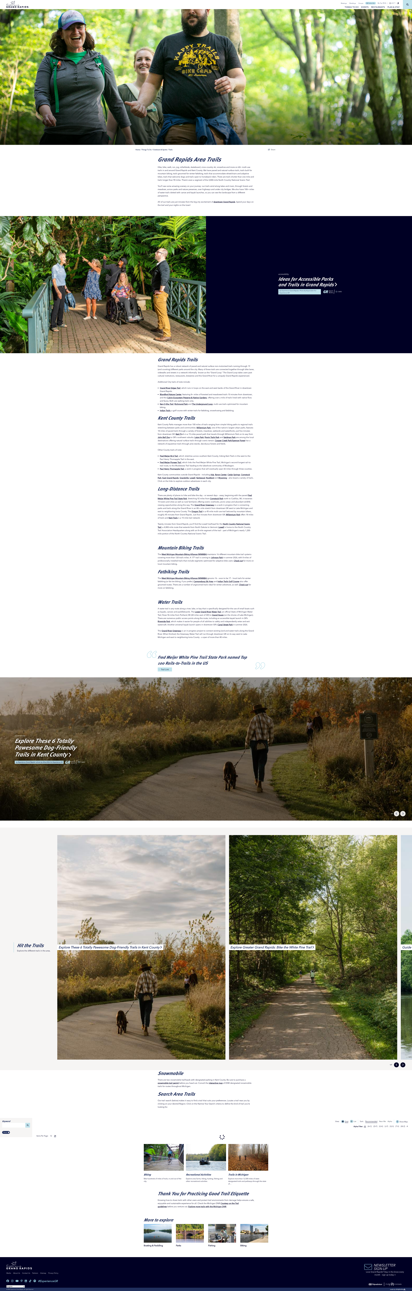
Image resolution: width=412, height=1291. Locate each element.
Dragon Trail (197, 511)
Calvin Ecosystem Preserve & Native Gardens (187, 397)
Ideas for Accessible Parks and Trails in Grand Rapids (306, 281)
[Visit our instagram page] (12, 1281)
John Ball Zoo (164, 437)
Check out (238, 561)
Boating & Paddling (153, 1245)
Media (8, 1273)
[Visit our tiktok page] (30, 1281)
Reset (5, 1132)
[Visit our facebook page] (7, 1281)
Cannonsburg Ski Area (203, 581)
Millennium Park (204, 427)
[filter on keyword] (27, 1125)
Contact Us (26, 1273)
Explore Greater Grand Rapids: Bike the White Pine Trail (271, 947)
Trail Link (165, 669)
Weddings (352, 3)
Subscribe (371, 3)
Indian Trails (165, 410)
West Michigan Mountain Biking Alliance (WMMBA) (184, 554)
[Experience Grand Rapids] (17, 4)
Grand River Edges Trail (170, 388)
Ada (212, 474)
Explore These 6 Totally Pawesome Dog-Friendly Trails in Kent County (109, 947)
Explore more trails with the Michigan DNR (207, 1206)
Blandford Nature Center (170, 394)
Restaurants (378, 7)
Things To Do (352, 7)
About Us (16, 1273)
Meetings (344, 3)
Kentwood (200, 478)
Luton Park (199, 437)
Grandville (184, 478)
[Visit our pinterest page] (22, 1281)
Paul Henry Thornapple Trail (172, 469)
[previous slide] (396, 813)
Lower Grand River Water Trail (208, 612)
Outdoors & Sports (160, 150)
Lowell (192, 478)
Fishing (211, 1245)
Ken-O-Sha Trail (166, 404)
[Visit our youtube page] (17, 1281)
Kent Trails (173, 518)
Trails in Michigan (238, 1174)
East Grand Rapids (170, 478)
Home (138, 150)
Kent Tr (179, 434)
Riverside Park (164, 621)
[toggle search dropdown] (407, 4)
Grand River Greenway (204, 505)
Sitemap (43, 1273)
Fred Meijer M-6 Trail (169, 456)
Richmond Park (181, 404)
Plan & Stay (394, 7)
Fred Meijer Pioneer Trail (170, 462)
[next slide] (403, 813)
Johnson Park (217, 557)
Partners (35, 1273)
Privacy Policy (53, 1273)
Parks (178, 1245)
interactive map (216, 1083)
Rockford (210, 478)
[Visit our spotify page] (34, 1281)
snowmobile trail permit (168, 1083)
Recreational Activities (198, 1174)
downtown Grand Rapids (224, 202)
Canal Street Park (225, 624)
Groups (360, 3)
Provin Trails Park (212, 437)
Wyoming (222, 478)
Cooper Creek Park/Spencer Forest (230, 440)
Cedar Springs (234, 474)
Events (365, 7)
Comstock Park (216, 498)
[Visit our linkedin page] (26, 1281)
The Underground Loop (202, 404)
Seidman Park (230, 437)
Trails (171, 150)
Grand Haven (218, 615)
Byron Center (221, 474)
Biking (147, 1174)
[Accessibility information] (398, 3)
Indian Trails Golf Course (228, 581)
